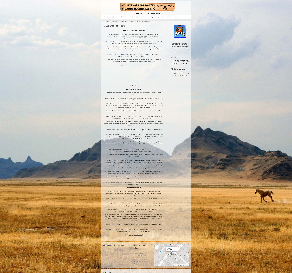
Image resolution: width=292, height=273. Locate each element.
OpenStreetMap (183, 265)
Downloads (169, 17)
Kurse (137, 17)
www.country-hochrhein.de (112, 21)
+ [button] (156, 245)
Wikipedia (135, 85)
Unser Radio (144, 17)
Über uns (111, 17)
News (117, 17)
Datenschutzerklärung (111, 252)
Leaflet (175, 265)
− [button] (156, 248)
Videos (162, 17)
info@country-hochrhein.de (144, 261)
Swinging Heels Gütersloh (135, 235)
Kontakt (176, 17)
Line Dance (123, 17)
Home (105, 17)
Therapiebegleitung (154, 17)
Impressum (109, 248)
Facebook (139, 264)
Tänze (131, 17)
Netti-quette (132, 21)
